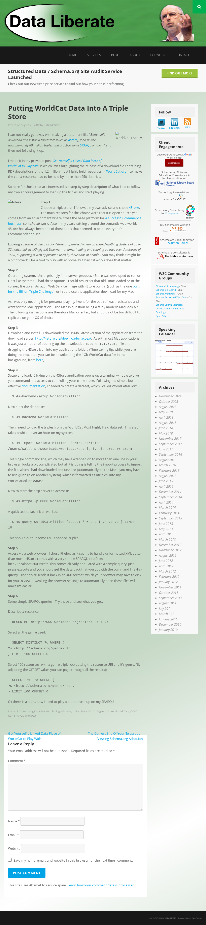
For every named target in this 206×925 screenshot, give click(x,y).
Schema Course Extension (169, 304)
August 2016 (167, 460)
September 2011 (170, 598)
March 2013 (167, 539)
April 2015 (166, 486)
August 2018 (167, 422)
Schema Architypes (165, 293)
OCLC (91, 711)
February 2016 (169, 470)
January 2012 (168, 582)
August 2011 (167, 603)
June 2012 (166, 560)
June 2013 (166, 523)
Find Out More (180, 73)
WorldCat (30, 715)
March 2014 (167, 507)
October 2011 (168, 592)
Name (14, 821)
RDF (10, 715)
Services (94, 55)
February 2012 (169, 576)
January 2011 (168, 619)
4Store (134, 207)
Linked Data (79, 711)
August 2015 (167, 476)
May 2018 (166, 433)
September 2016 (170, 454)
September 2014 (170, 497)
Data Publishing (50, 711)
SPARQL (19, 715)
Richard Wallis (52, 125)
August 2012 (167, 555)
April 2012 (166, 566)
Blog (115, 55)
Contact (182, 55)
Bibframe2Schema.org (167, 286)
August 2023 (167, 407)
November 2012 (170, 550)
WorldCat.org (116, 171)
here (39, 360)
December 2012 (170, 545)
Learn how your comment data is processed (101, 885)
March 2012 (167, 571)
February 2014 (169, 513)
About (135, 55)
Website (14, 848)
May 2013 (166, 529)
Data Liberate (170, 918)
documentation (33, 386)
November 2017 (170, 438)
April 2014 (166, 502)
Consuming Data (30, 711)
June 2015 (166, 481)
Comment (17, 761)
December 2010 (170, 624)
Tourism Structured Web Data (171, 297)
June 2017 (166, 449)
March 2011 (167, 614)
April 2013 (166, 534)
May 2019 (166, 412)
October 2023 (168, 401)
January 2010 (168, 629)
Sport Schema (163, 315)
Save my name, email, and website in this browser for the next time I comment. (73, 860)
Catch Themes (197, 918)
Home (72, 55)
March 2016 (167, 465)
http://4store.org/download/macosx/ (63, 338)
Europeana (171, 213)
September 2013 (170, 518)
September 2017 (170, 444)
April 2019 (166, 417)
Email (13, 835)
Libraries (66, 711)
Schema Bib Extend (166, 289)
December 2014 (170, 491)
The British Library (177, 243)
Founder (157, 55)
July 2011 (165, 608)
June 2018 (166, 428)
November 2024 (170, 396)
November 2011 (170, 587)
